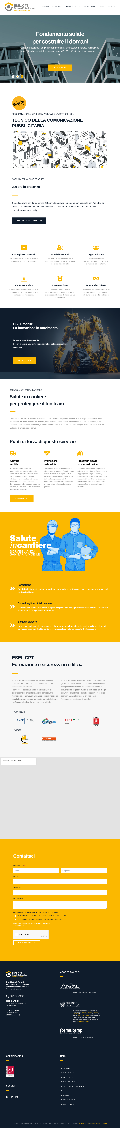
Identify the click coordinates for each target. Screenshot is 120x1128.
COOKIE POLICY (67, 1104)
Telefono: (18, 887)
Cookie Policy (46, 923)
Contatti (111, 7)
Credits (104, 1123)
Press (63, 1091)
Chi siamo (45, 7)
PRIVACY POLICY (67, 1100)
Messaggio (18, 898)
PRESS (102, 7)
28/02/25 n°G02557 (83, 1015)
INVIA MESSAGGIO (27, 943)
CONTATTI (64, 1095)
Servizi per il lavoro (87, 7)
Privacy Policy (27, 923)
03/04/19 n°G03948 (86, 1012)
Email (16, 877)
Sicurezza (70, 7)
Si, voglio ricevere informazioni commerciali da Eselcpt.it (43, 916)
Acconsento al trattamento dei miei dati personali (40, 919)
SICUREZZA (65, 1077)
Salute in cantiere (27, 621)
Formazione (56, 7)
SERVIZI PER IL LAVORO (71, 1086)
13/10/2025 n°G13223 (83, 1021)
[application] (62, 7)
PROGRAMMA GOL (68, 1082)
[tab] (13, 76)
